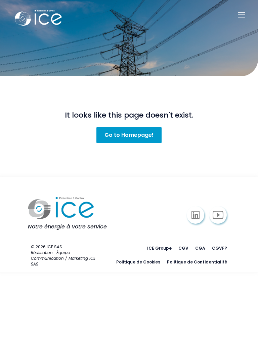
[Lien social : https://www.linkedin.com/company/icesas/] (198, 215)
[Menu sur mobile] (241, 14)
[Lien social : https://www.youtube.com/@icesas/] (220, 215)
